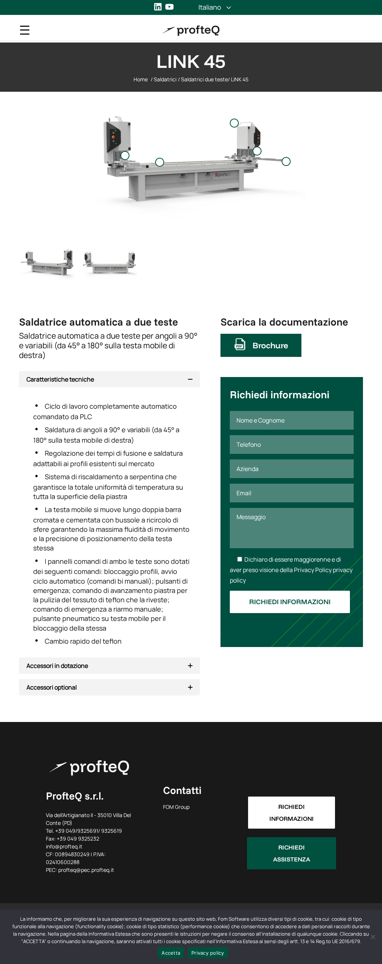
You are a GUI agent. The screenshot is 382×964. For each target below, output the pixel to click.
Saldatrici (165, 79)
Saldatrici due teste (204, 79)
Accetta (171, 953)
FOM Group (176, 806)
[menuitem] (209, 7)
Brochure (270, 345)
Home (141, 79)
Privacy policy (207, 953)
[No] (372, 937)
